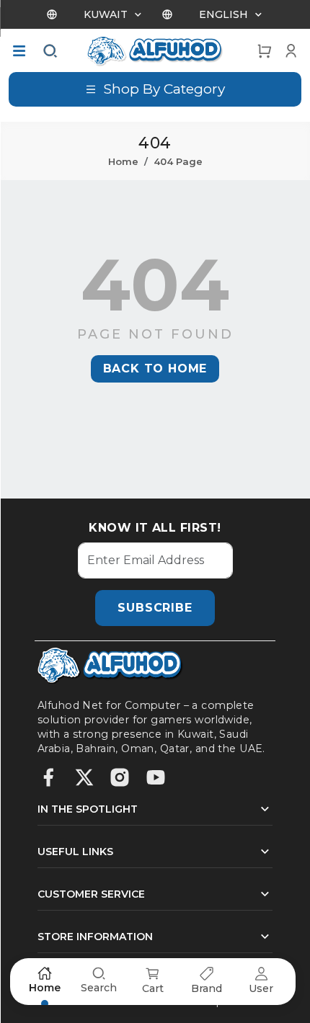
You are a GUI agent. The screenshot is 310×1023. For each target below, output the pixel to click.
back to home (155, 368)
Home (123, 161)
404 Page (178, 161)
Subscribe (155, 608)
